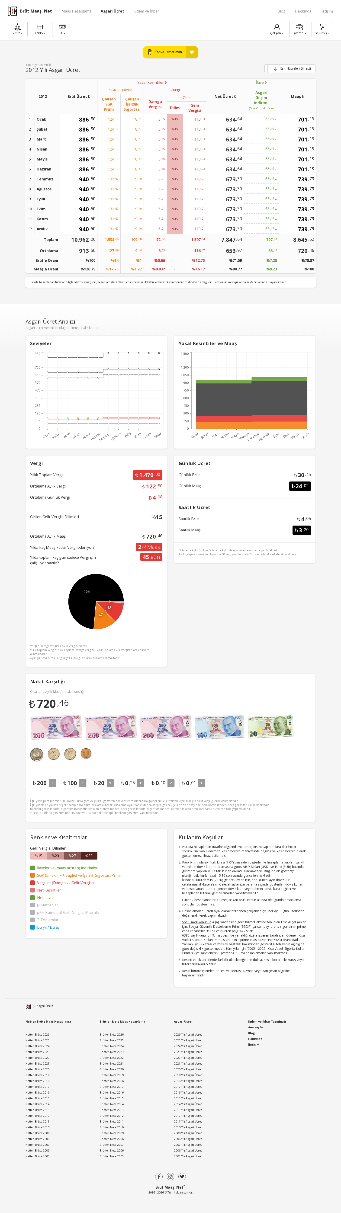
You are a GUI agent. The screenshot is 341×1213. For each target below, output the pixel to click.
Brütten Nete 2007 (112, 1145)
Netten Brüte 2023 (37, 1052)
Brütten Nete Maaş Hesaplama (122, 1022)
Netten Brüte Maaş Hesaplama (48, 1022)
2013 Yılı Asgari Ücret (188, 1110)
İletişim (327, 11)
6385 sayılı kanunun (196, 935)
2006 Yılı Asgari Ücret (188, 1150)
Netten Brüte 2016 (37, 1092)
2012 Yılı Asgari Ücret (188, 1116)
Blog (281, 11)
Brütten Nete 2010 (112, 1127)
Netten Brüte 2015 (37, 1098)
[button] (18, 29)
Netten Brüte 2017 (37, 1087)
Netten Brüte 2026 (37, 1035)
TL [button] (61, 33)
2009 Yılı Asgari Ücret (188, 1133)
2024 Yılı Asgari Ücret (188, 1046)
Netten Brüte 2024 (37, 1046)
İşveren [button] (298, 33)
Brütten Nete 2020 (112, 1069)
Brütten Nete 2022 (112, 1058)
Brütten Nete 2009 (112, 1133)
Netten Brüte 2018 (37, 1081)
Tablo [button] (38, 33)
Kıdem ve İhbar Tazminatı (267, 1021)
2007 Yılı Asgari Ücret (188, 1145)
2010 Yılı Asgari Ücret (188, 1127)
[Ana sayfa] (28, 1006)
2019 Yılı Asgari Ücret (188, 1075)
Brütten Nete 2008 (112, 1139)
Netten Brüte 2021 (37, 1063)
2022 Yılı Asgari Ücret (188, 1058)
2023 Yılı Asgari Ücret (188, 1052)
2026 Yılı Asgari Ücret (188, 1035)
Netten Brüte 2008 (37, 1139)
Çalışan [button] (275, 33)
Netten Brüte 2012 (37, 1116)
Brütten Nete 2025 (112, 1040)
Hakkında (303, 11)
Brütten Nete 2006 (112, 1150)
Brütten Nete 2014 (112, 1104)
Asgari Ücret (112, 11)
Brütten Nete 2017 (112, 1087)
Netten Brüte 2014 (37, 1104)
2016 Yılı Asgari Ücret (188, 1092)
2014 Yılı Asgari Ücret (188, 1104)
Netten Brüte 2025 (37, 1040)
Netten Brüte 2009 (37, 1133)
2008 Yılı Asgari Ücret (188, 1139)
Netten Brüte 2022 (37, 1058)
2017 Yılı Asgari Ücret (188, 1087)
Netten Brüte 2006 (37, 1150)
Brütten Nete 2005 (112, 1156)
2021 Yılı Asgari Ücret (188, 1063)
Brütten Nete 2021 (112, 1063)
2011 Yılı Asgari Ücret (188, 1121)
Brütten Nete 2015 (112, 1098)
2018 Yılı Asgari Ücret (188, 1081)
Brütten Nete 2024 (112, 1046)
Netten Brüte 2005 (37, 1156)
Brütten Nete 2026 (112, 1035)
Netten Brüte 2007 (37, 1145)
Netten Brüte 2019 (37, 1075)
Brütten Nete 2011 (112, 1121)
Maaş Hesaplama (76, 11)
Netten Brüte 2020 (37, 1069)
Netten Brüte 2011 (37, 1121)
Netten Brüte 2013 (37, 1110)
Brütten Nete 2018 (112, 1081)
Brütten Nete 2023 (112, 1052)
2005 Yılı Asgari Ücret (188, 1156)
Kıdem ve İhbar (146, 11)
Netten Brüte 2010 (37, 1127)
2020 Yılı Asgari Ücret (188, 1069)
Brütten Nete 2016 (112, 1092)
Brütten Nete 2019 (112, 1075)
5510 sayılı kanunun (196, 922)
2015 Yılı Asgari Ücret (188, 1098)
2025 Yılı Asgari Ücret (188, 1040)
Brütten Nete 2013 (112, 1110)
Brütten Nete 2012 (112, 1116)
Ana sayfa (255, 1027)
